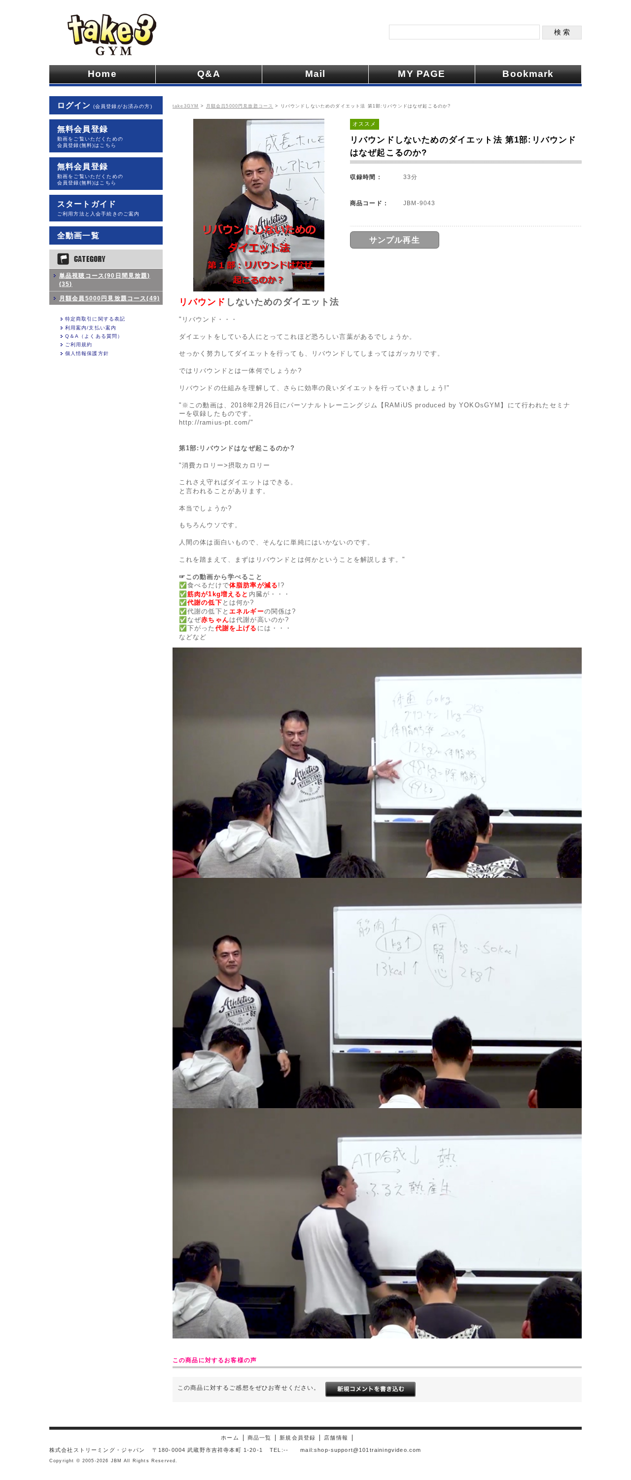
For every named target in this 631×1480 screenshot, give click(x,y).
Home (102, 74)
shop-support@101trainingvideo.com (367, 1450)
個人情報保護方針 (87, 353)
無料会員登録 (90, 136)
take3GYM (186, 106)
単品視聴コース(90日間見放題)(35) (104, 279)
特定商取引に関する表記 (95, 319)
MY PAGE (421, 74)
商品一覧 (259, 1438)
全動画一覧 (78, 235)
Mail (315, 74)
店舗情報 (336, 1438)
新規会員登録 (298, 1438)
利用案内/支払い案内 (91, 327)
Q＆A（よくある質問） (94, 336)
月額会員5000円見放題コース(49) (109, 298)
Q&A (208, 74)
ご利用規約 (79, 344)
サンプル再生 (394, 239)
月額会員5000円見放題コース (239, 106)
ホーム (230, 1438)
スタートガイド (98, 208)
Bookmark (528, 74)
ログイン (104, 105)
